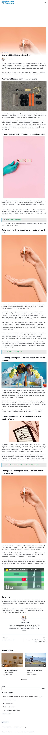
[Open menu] (45, 2)
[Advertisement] (24, 14)
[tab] (21, 679)
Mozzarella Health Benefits (8, 639)
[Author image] (3, 59)
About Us (4, 732)
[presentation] (12, 660)
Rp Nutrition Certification (9, 706)
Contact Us (31, 732)
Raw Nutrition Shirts (8, 703)
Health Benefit (5, 52)
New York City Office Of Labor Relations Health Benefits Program (36, 639)
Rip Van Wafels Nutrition (9, 700)
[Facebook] (3, 722)
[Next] (45, 665)
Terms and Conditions (13, 732)
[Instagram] (7, 722)
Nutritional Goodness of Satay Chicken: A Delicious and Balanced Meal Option (22, 696)
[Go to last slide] (3, 665)
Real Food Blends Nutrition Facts (11, 710)
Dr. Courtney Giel (9, 59)
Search (3, 686)
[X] (5, 722)
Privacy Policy (23, 732)
